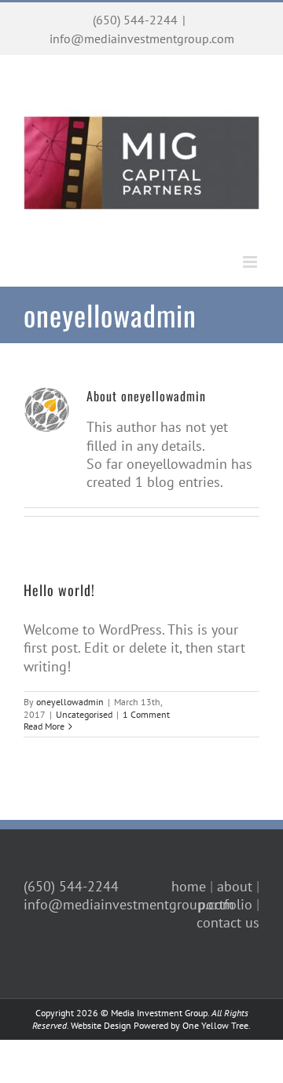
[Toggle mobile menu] (251, 262)
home (188, 886)
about (234, 886)
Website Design (101, 1025)
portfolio (225, 904)
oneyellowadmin (70, 702)
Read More (44, 726)
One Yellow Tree (215, 1025)
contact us (228, 922)
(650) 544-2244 (135, 19)
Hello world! (59, 590)
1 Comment (146, 714)
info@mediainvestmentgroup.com (142, 38)
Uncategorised (84, 714)
